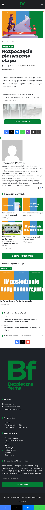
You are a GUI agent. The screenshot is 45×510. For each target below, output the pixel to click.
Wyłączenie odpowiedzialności (16, 427)
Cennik (7, 443)
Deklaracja (9, 448)
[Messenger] (28, 507)
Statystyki (8, 452)
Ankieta (7, 445)
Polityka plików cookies (13, 425)
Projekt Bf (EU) (10, 450)
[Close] (44, 12)
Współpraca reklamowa (14, 440)
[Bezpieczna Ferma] (22, 4)
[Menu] (3, 5)
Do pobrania (9, 455)
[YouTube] (28, 342)
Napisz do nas (9, 404)
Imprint (7, 422)
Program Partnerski (12, 438)
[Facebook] (17, 342)
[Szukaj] (42, 5)
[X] (22, 342)
